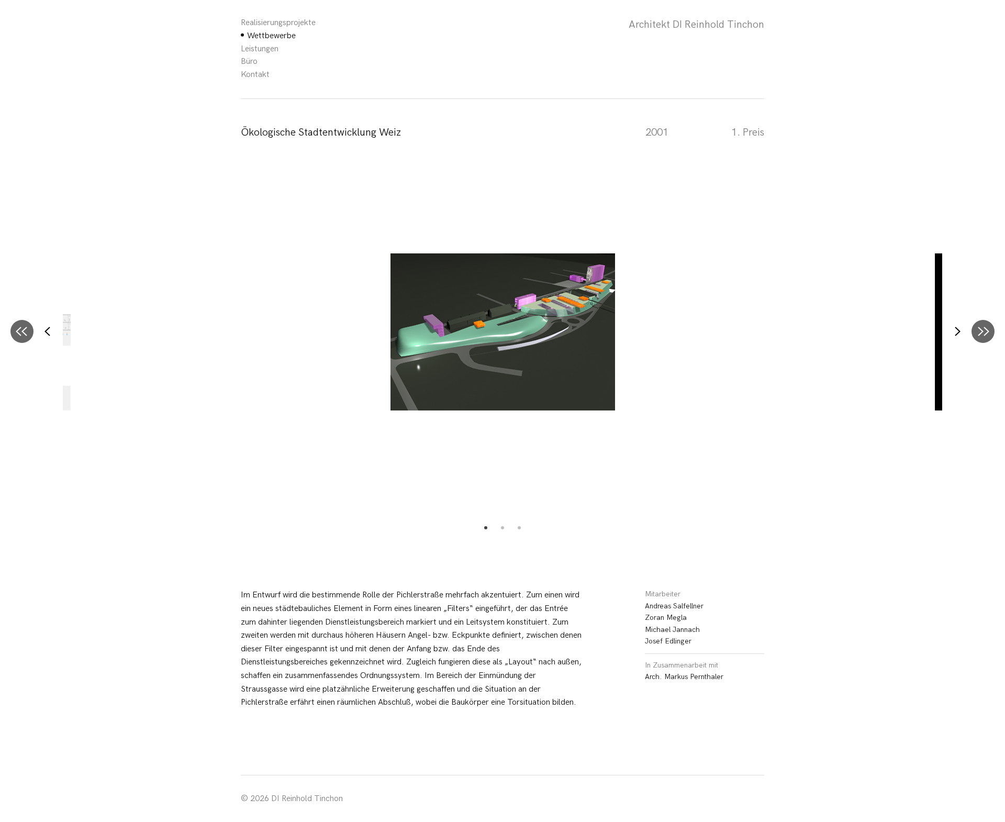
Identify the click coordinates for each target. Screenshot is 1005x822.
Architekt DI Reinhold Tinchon (696, 24)
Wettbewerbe (271, 36)
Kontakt (255, 75)
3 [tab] (519, 527)
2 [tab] (502, 527)
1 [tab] (485, 527)
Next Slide (956, 331)
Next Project (983, 331)
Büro (249, 61)
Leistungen (259, 49)
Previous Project (22, 331)
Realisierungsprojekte (278, 23)
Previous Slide (48, 331)
